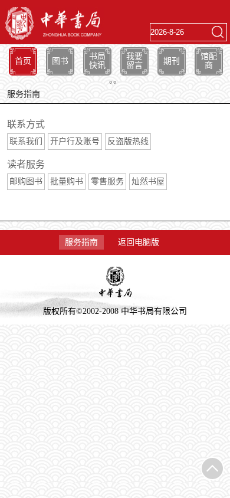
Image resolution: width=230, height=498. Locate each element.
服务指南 (81, 242)
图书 (60, 61)
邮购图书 (25, 181)
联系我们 (25, 141)
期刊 (171, 61)
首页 (23, 61)
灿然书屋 (148, 181)
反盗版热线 (128, 141)
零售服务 (107, 181)
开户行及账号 (75, 141)
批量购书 (66, 181)
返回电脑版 (138, 242)
